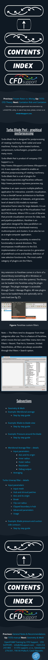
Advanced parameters (23, 510)
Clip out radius (20, 503)
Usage (16, 513)
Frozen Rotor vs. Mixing (24, 98)
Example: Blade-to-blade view (21, 423)
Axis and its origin (27, 454)
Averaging (17, 472)
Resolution (23, 465)
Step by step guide (21, 415)
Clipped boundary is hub (24, 506)
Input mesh (18, 488)
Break (16, 499)
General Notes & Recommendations (29, 634)
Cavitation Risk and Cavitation (32, 102)
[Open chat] (36, 656)
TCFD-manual (14, 637)
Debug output (25, 469)
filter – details (23, 447)
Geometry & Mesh (16, 408)
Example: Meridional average (21, 411)
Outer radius (24, 462)
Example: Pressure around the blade (24, 434)
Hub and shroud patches (24, 492)
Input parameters (21, 451)
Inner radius (24, 458)
